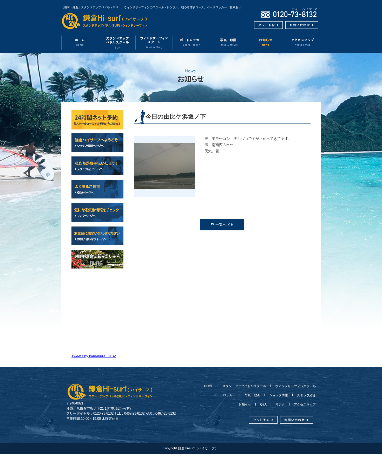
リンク (280, 404)
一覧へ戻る (224, 224)
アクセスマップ (302, 42)
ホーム (79, 42)
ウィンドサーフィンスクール (154, 42)
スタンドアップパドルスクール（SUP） (117, 42)
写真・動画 (228, 42)
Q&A (263, 404)
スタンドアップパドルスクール (244, 386)
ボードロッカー (191, 42)
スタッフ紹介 (305, 395)
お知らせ (265, 42)
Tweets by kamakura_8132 (93, 356)
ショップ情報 (278, 395)
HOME (210, 386)
